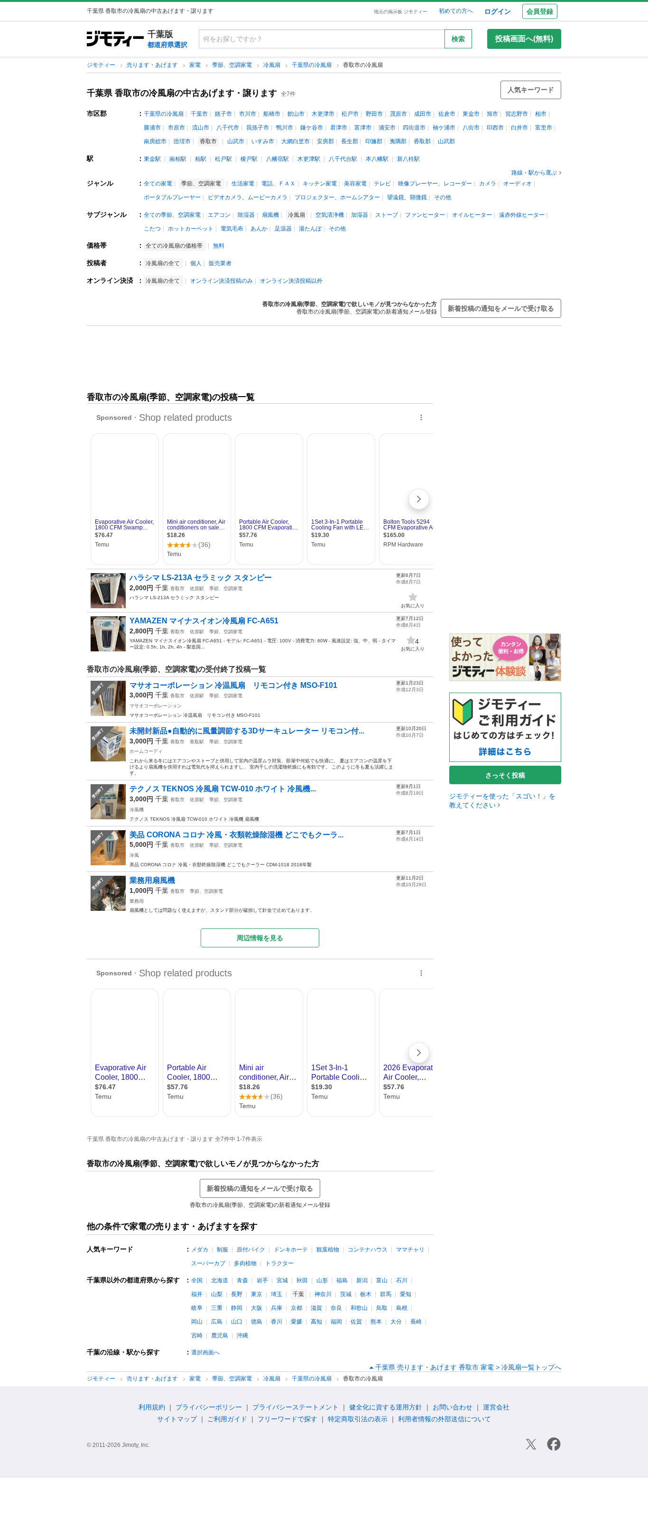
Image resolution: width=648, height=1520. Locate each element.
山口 (236, 1321)
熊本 (376, 1321)
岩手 (262, 1280)
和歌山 (359, 1308)
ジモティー (102, 65)
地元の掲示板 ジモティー (400, 11)
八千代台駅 (343, 159)
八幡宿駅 (277, 159)
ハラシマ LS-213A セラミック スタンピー (201, 578)
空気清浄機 (329, 215)
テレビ (382, 183)
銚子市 (223, 114)
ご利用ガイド (227, 1419)
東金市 (471, 114)
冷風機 (137, 809)
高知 (316, 1321)
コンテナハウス (368, 1249)
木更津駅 (308, 159)
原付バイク (251, 1249)
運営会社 (496, 1407)
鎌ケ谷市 (311, 127)
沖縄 (242, 1335)
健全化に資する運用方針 (385, 1407)
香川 (276, 1321)
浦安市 (387, 127)
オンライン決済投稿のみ (221, 281)
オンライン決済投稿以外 (291, 281)
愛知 (405, 1294)
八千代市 (227, 127)
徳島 (256, 1321)
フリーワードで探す (287, 1419)
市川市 (247, 114)
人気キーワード (531, 89)
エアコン (219, 215)
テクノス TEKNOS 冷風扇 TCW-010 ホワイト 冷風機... (223, 789)
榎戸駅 (249, 159)
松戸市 (350, 114)
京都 (296, 1308)
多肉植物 (245, 1263)
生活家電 (242, 183)
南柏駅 (177, 159)
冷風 (134, 855)
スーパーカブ (208, 1263)
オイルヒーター (472, 215)
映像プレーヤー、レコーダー (435, 183)
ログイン (497, 11)
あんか (259, 228)
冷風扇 (272, 65)
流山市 (200, 127)
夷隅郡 (398, 141)
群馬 (385, 1294)
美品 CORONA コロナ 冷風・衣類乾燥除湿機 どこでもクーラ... (236, 835)
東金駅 (152, 159)
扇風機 (270, 215)
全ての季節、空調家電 (172, 215)
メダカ (199, 1249)
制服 (222, 1249)
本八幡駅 (377, 159)
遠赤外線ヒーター (522, 215)
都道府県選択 (167, 44)
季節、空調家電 (232, 65)
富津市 (362, 127)
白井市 (519, 127)
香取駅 (197, 741)
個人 (196, 263)
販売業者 (220, 263)
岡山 (197, 1321)
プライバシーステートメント (295, 1407)
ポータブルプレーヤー (172, 197)
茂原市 (398, 114)
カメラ (487, 183)
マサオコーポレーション (156, 705)
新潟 (362, 1280)
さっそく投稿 (505, 775)
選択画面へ (205, 1352)
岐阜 (197, 1308)
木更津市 (323, 114)
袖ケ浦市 (444, 127)
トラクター (279, 1263)
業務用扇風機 (152, 880)
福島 (342, 1280)
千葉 (161, 588)
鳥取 (382, 1308)
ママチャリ (410, 1249)
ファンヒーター (425, 215)
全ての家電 (158, 183)
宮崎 (197, 1335)
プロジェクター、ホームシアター (337, 197)
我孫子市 (257, 127)
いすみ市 (262, 141)
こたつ (152, 228)
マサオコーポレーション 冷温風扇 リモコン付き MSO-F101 (233, 685)
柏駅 (200, 159)
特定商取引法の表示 (358, 1419)
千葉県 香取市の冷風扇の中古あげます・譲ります (182, 93)
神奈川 (323, 1294)
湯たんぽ (310, 228)
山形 (322, 1280)
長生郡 (349, 141)
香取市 (177, 588)
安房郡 (325, 141)
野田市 (374, 114)
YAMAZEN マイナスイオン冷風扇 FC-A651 (204, 621)
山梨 (216, 1294)
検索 (458, 39)
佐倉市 (446, 114)
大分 (396, 1321)
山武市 (235, 141)
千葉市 (199, 114)
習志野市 (516, 114)
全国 (197, 1280)
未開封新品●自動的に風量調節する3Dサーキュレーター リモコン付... (247, 731)
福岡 (336, 1321)
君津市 (338, 127)
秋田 (302, 1280)
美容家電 (355, 183)
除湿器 (246, 215)
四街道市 (414, 127)
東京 (256, 1294)
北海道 (219, 1280)
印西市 (495, 127)
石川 (401, 1280)
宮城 (282, 1280)
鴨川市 (284, 127)
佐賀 (356, 1321)
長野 (236, 1294)
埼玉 (276, 1294)
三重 (216, 1308)
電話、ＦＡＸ (278, 183)
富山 (382, 1280)
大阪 (256, 1308)
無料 (218, 245)
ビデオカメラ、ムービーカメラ (247, 197)
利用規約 (152, 1407)
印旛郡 (373, 141)
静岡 (236, 1308)
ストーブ (386, 215)
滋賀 (316, 1308)
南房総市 (155, 141)
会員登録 (540, 11)
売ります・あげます (153, 65)
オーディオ (517, 183)
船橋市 (271, 114)
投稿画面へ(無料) (524, 39)
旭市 (492, 114)
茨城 (346, 1294)
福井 (197, 1294)
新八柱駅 (408, 159)
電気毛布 (232, 228)
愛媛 (296, 1321)
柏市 (540, 114)
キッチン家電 (320, 183)
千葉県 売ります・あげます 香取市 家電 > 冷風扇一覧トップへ (468, 1367)
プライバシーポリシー (209, 1407)
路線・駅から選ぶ (534, 172)
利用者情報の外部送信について (444, 1419)
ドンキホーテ (291, 1249)
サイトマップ (177, 1419)
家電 (195, 65)
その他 (442, 197)
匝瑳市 (182, 141)
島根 (401, 1308)
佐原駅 (197, 588)
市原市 (176, 127)
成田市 (422, 114)
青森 (242, 1280)
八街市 (471, 127)
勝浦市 (152, 127)
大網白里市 (295, 141)
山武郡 (446, 141)
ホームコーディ (146, 751)
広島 (216, 1321)
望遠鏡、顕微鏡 (407, 197)
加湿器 (359, 215)
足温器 (283, 228)
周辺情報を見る (260, 938)
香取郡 (422, 141)
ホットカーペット (190, 228)
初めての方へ (456, 11)
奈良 (336, 1308)
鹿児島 (219, 1335)
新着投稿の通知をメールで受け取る (501, 308)
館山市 (296, 114)
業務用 (137, 901)
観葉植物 (327, 1249)
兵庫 (276, 1308)
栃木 (365, 1294)
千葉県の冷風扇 (312, 65)
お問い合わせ (452, 1407)
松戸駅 (223, 159)
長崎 (416, 1321)
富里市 (543, 127)
